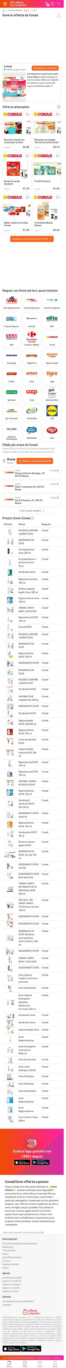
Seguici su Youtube (11, 1288)
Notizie (5, 1268)
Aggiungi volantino (10, 1264)
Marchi (5, 1254)
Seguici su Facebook (11, 1281)
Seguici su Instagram (11, 1284)
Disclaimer (47, 1358)
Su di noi (6, 1261)
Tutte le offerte (14, 10)
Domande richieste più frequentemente (19, 1243)
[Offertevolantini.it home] (18, 4)
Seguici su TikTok (10, 1291)
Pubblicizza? (8, 1247)
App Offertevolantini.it (12, 1257)
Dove (26, 10)
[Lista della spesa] (52, 3)
